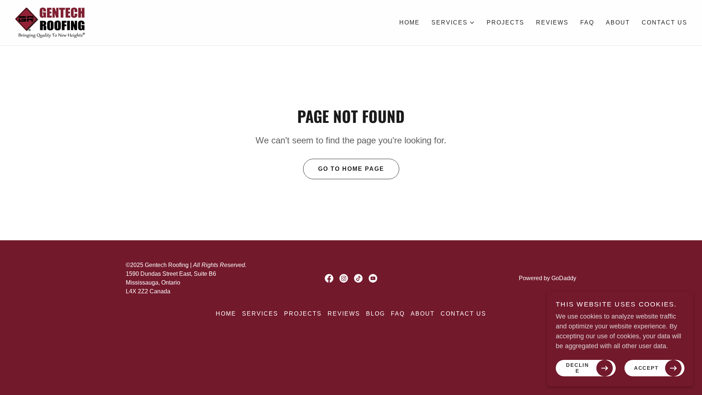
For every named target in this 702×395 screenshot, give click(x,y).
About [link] (618, 22)
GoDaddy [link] (563, 278)
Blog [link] (375, 314)
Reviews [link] (552, 22)
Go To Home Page (351, 169)
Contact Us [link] (664, 22)
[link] (51, 22)
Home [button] (226, 314)
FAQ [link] (587, 22)
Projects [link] (505, 22)
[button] (453, 22)
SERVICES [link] (260, 314)
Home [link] (409, 22)
